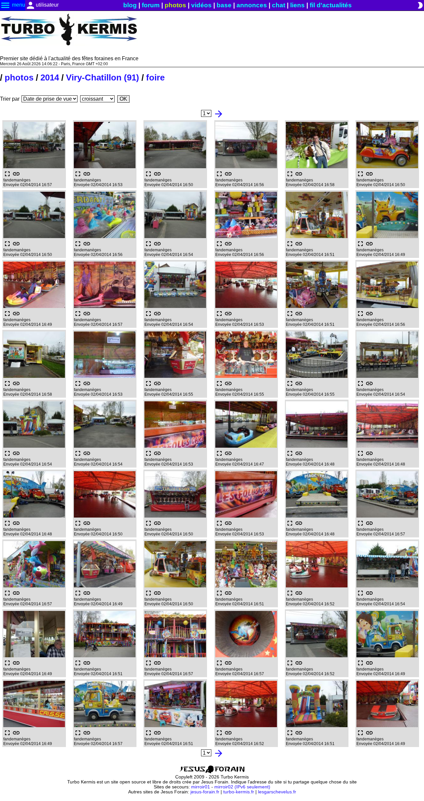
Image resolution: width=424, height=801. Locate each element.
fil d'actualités (331, 5)
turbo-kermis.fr (238, 791)
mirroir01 (200, 786)
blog (130, 5)
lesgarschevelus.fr (277, 791)
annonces (252, 5)
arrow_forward (218, 114)
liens (297, 5)
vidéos (201, 5)
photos (175, 5)
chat (278, 5)
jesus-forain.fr (204, 791)
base (224, 5)
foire (155, 77)
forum (151, 5)
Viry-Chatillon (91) (102, 77)
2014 (49, 77)
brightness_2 (420, 5)
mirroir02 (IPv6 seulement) (242, 786)
